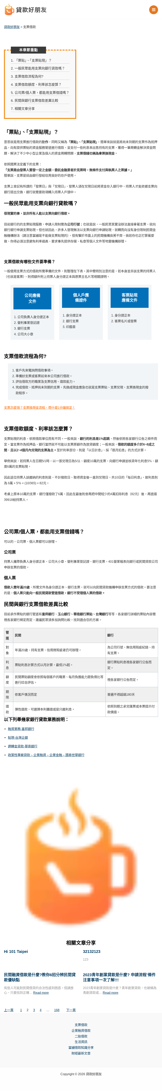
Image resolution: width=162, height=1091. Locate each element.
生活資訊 (81, 1042)
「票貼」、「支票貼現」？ (31, 60)
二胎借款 (81, 1036)
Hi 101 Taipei (16, 951)
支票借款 (81, 1025)
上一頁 (8, 1010)
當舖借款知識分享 (81, 1047)
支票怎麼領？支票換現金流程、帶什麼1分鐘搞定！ (39, 407)
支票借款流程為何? (27, 76)
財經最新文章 (81, 1053)
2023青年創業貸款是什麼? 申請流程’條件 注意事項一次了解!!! (119, 977)
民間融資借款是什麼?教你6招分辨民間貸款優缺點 (40, 977)
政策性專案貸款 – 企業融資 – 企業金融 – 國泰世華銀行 (46, 755)
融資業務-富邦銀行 (21, 729)
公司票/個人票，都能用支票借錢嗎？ (40, 93)
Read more (41, 992)
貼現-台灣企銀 (18, 737)
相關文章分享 (23, 109)
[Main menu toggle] (153, 9)
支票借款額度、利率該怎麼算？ (36, 85)
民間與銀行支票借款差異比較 (34, 101)
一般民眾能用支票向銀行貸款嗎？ (38, 68)
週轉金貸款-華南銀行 (22, 746)
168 (56, 1010)
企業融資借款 (81, 1030)
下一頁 (71, 1010)
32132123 (91, 951)
